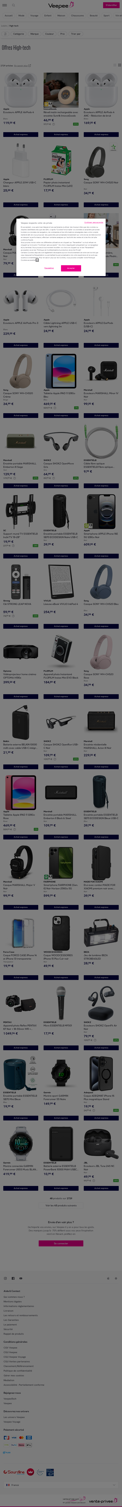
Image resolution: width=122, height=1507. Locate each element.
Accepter (71, 268)
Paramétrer (49, 268)
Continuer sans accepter (93, 222)
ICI (37, 260)
